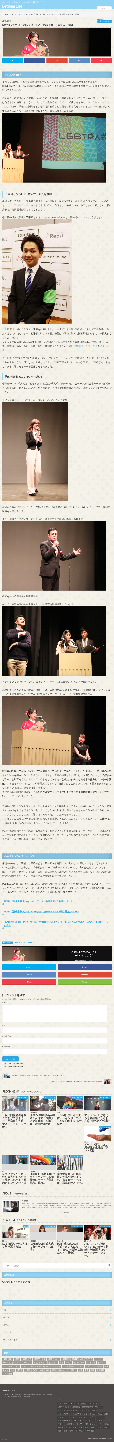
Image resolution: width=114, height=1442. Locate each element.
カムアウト (52, 1363)
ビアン (65, 1366)
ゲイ (61, 1363)
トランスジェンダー (11, 1366)
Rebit (32, 942)
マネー (80, 1366)
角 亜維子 (25, 1201)
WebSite (67, 1212)
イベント (98, 1359)
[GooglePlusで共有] (56, 60)
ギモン (6, 1317)
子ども (35, 1370)
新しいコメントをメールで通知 (13, 1063)
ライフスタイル (8, 942)
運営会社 (4, 1439)
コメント (5, 1002)
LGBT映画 (66, 1359)
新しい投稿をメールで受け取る (13, 1066)
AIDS (5, 1359)
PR (4, 1310)
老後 (86, 1370)
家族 (42, 1370)
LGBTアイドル (39, 1359)
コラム (6, 1324)
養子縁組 (100, 1370)
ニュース (7, 1332)
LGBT (17, 1359)
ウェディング (8, 1363)
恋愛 (48, 1370)
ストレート (91, 1363)
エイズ (19, 1363)
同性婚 (19, 1370)
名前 (4, 1025)
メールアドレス (7, 1036)
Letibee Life (12, 6)
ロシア (100, 1366)
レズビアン (90, 1366)
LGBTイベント (53, 1359)
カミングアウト (40, 1363)
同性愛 (27, 1370)
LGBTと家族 (26, 1359)
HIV (10, 1359)
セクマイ (101, 1363)
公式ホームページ (85, 345)
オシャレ (27, 1363)
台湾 (13, 1370)
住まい (5, 1370)
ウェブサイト (6, 1046)
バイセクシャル (37, 1366)
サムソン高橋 (78, 1363)
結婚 (80, 1370)
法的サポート (63, 1370)
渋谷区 (73, 1370)
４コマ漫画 (7, 1374)
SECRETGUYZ (77, 1359)
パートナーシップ (53, 1366)
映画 (54, 1370)
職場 (92, 1370)
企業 (107, 1366)
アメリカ (88, 1359)
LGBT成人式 (21, 942)
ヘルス (73, 1366)
